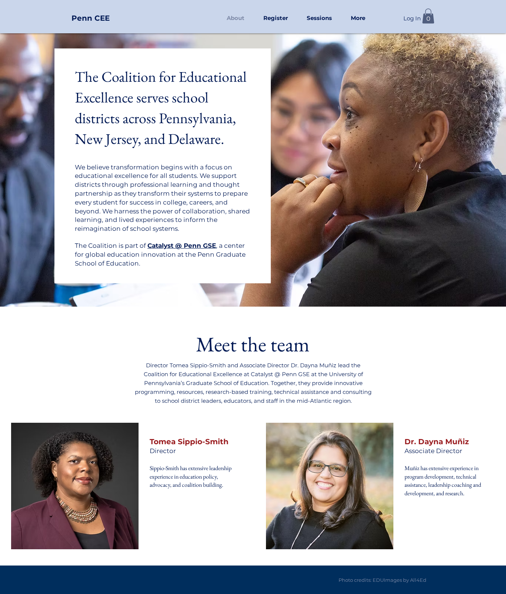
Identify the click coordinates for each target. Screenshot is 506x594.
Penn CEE (90, 18)
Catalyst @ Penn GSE (181, 245)
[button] (319, 18)
